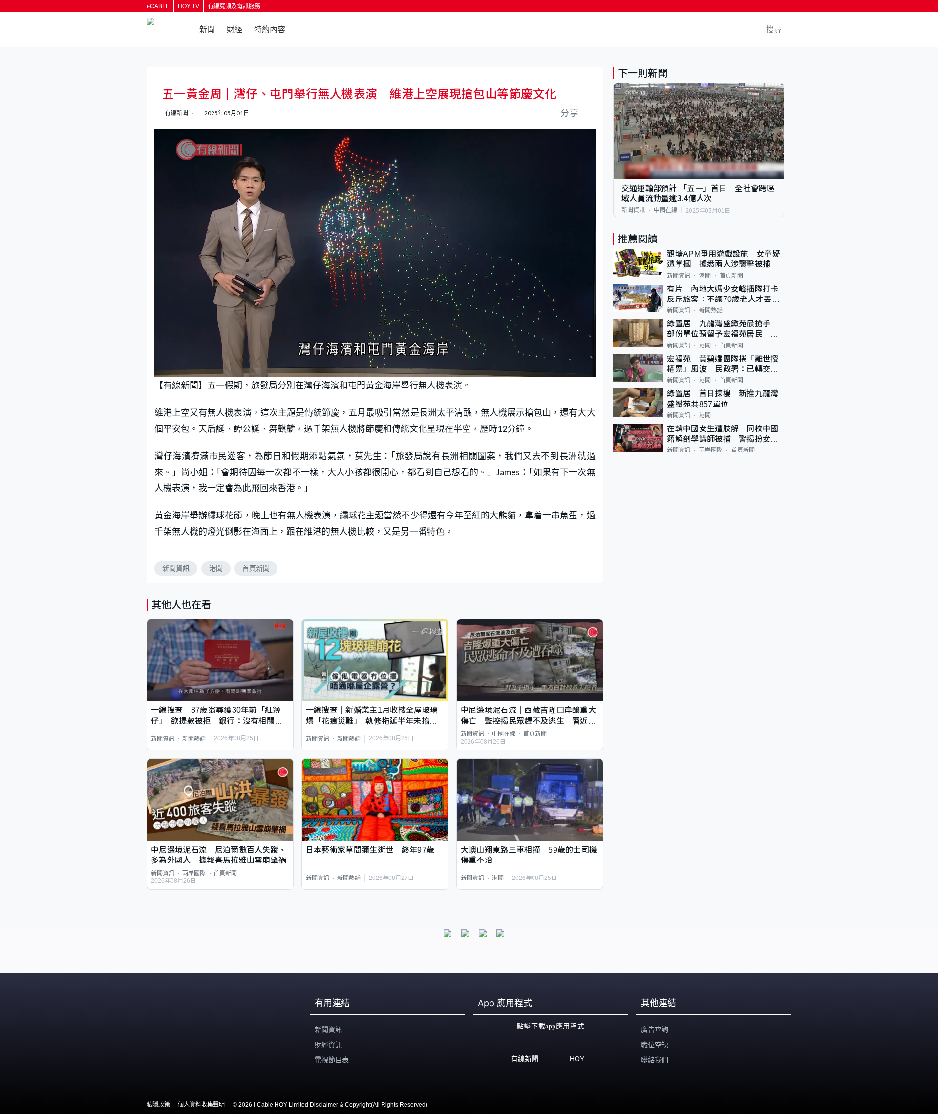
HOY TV (188, 6)
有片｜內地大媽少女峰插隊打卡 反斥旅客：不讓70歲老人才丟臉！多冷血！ (725, 295)
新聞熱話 (194, 738)
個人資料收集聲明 (201, 1104)
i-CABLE (158, 6)
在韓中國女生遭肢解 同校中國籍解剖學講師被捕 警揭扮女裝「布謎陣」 (722, 435)
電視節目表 (332, 1059)
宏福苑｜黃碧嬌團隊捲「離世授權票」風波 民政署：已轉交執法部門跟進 (722, 365)
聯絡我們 (654, 1059)
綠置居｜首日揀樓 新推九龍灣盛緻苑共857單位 (722, 398)
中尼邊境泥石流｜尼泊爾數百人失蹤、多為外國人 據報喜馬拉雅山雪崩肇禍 (218, 855)
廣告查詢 (654, 1029)
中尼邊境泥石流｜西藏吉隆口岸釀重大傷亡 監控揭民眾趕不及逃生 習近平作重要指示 (528, 716)
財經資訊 (328, 1044)
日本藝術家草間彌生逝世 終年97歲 (370, 850)
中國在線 (503, 733)
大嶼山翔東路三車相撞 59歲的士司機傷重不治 (529, 855)
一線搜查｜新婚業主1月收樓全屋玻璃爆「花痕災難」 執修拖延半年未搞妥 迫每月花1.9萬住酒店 (375, 716)
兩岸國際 (194, 873)
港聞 (216, 568)
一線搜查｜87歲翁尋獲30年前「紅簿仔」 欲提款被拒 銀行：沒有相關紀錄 (216, 716)
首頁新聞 (256, 568)
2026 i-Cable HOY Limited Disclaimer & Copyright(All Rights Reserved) (332, 1104)
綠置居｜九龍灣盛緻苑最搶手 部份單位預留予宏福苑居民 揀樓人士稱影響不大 (723, 330)
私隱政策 (158, 1104)
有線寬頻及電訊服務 (234, 6)
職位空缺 (654, 1044)
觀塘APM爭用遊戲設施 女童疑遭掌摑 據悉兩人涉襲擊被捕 (723, 259)
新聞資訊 (176, 568)
